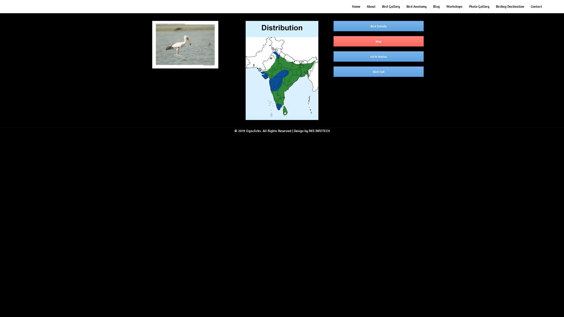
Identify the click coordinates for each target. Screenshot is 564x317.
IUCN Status (378, 56)
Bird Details (379, 26)
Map (379, 41)
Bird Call (378, 72)
